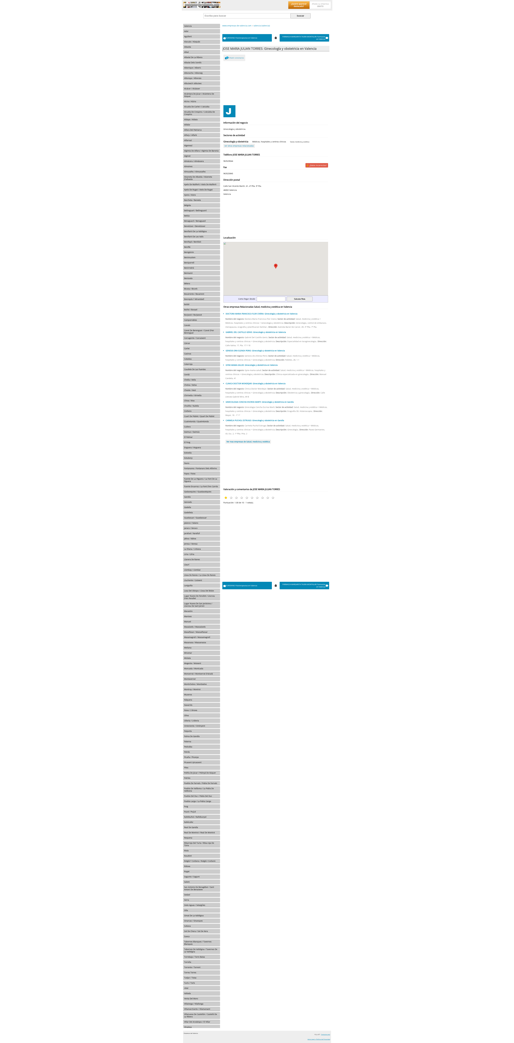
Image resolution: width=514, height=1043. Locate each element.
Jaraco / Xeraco (190, 528)
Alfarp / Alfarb (190, 135)
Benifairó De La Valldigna (195, 231)
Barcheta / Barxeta (192, 200)
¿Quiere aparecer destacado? (299, 5)
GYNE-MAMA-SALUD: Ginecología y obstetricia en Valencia (252, 365)
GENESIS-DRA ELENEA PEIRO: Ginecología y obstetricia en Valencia (255, 350)
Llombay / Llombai (192, 570)
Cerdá (187, 374)
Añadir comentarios (236, 58)
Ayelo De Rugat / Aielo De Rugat (198, 189)
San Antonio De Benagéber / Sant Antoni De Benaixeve (199, 888)
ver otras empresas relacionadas (239, 146)
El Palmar (188, 437)
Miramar (188, 653)
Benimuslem (189, 257)
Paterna (187, 741)
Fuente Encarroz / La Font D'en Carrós (201, 486)
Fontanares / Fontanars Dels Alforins (200, 468)
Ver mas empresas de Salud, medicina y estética (248, 441)
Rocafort (188, 856)
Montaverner (190, 679)
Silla (186, 910)
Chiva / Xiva (189, 400)
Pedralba (188, 746)
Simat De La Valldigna (194, 915)
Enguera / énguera (192, 447)
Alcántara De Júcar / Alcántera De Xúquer (199, 95)
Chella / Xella (190, 379)
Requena (188, 837)
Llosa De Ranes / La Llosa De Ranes (200, 575)
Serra (186, 900)
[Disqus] (276, 542)
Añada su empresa (320, 5)
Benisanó (188, 273)
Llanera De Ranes (192, 559)
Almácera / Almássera (194, 161)
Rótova (187, 866)
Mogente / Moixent (192, 663)
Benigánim (189, 252)
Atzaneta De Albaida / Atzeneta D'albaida (198, 178)
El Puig (187, 442)
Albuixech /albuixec (193, 83)
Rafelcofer (188, 822)
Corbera (187, 411)
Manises (188, 616)
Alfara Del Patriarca (193, 130)
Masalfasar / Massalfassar (196, 632)
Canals (187, 325)
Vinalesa (188, 1027)
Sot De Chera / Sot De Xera (196, 931)
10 (273, 497)
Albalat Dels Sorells (192, 62)
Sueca (187, 936)
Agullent (188, 36)
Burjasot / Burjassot (193, 314)
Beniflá (187, 247)
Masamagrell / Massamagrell (197, 637)
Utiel (186, 988)
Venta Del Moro (191, 998)
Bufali (186, 304)
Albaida (187, 47)
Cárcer (187, 343)
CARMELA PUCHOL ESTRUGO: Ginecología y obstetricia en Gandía (255, 420)
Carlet (187, 348)
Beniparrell (189, 262)
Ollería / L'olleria (191, 720)
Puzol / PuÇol (190, 811)
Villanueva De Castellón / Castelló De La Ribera (200, 1015)
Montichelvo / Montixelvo (195, 684)
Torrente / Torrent (192, 967)
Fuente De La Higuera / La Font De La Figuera (200, 480)
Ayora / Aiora (190, 195)
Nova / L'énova (190, 710)
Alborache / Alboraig (193, 73)
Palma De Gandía (192, 736)
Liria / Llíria (189, 554)
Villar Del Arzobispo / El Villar (197, 1022)
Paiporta (188, 731)
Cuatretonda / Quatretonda (196, 421)
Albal (186, 52)
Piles (186, 767)
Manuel (187, 621)
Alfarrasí (188, 140)
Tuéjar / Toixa (190, 977)
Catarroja (188, 364)
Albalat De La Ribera (193, 57)
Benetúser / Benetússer (194, 226)
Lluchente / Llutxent (193, 580)
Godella (187, 507)
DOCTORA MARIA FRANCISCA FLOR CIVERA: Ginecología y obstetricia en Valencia (261, 313)
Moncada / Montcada (193, 668)
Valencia (188, 26)
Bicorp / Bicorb (190, 288)
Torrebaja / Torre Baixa (194, 957)
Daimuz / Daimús (192, 432)
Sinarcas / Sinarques (193, 920)
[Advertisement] (275, 82)
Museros (188, 694)
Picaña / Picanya (191, 757)
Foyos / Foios (189, 473)
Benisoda (188, 278)
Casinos (187, 353)
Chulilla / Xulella (191, 406)
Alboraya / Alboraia (192, 78)
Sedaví (187, 894)
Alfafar (187, 124)
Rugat (186, 871)
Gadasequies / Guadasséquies (197, 491)
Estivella (188, 452)
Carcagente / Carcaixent (195, 338)
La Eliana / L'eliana (192, 549)
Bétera (187, 283)
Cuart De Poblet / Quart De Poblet (199, 416)
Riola (186, 850)
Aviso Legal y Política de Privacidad (319, 1039)
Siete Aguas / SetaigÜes (194, 905)
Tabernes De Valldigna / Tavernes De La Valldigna (200, 950)
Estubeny (188, 458)
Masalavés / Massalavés (195, 627)
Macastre (188, 611)
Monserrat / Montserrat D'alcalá (198, 673)
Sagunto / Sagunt (192, 876)
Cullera (187, 426)
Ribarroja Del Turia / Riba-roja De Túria (199, 844)
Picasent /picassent (192, 762)
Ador (186, 31)
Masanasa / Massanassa (195, 642)
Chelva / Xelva (190, 385)
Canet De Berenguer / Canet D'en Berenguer (199, 331)
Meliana (187, 647)
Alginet (187, 156)
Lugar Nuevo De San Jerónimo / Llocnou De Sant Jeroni (198, 604)
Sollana (187, 926)
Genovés (188, 502)
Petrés (187, 752)
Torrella (187, 962)
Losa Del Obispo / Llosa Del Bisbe (199, 590)
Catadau (188, 359)
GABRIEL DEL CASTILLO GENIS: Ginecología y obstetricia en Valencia (256, 332)
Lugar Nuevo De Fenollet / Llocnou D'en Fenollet (199, 597)
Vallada (187, 993)
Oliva (186, 715)
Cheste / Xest (190, 390)
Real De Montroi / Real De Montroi (199, 832)
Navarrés (188, 705)
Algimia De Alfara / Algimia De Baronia (201, 150)
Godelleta (188, 512)
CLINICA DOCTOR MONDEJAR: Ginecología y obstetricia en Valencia (256, 383)
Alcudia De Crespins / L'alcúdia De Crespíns (199, 113)
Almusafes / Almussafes (195, 171)
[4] (275, 37)
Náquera (188, 699)
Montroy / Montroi (192, 689)
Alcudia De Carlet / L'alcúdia (196, 106)
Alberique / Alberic (192, 67)
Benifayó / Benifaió (192, 241)
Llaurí (186, 564)
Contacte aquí (325, 1034)
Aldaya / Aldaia (191, 119)
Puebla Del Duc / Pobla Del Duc (198, 796)
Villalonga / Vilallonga (193, 1003)
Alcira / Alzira (190, 101)
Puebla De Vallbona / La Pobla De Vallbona (199, 789)
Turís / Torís (189, 983)
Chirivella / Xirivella (192, 395)
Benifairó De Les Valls (193, 236)
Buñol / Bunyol (190, 309)
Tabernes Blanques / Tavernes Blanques (197, 942)
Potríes (187, 778)
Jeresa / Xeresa (190, 543)
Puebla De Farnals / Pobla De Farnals (200, 783)
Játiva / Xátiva (190, 538)
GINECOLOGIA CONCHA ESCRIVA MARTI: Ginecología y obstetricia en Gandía (260, 402)
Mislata (187, 658)
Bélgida (187, 205)
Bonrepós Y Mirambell (194, 299)
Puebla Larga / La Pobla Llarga (197, 801)
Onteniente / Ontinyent (194, 726)
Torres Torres (190, 972)
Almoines (188, 166)
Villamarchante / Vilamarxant (197, 1009)
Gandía (187, 497)
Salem (187, 882)
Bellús (187, 215)
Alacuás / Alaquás (192, 41)
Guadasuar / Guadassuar (195, 517)
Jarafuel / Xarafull (192, 533)
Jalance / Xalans (191, 523)
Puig (186, 806)
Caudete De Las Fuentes (195, 369)
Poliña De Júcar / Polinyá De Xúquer (200, 772)
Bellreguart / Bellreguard (195, 210)
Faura (186, 463)
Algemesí (188, 145)
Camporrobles (190, 320)
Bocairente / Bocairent (194, 294)
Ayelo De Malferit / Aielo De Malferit (200, 184)
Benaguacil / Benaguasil (195, 221)
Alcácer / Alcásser (192, 88)
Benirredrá (189, 268)
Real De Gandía (191, 827)
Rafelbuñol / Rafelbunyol (195, 817)
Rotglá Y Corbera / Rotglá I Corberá (199, 861)
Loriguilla (188, 585)
